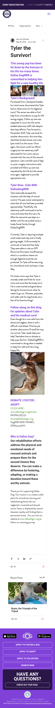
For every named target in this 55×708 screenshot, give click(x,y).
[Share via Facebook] (11, 558)
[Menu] (49, 14)
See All (42, 577)
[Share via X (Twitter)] (18, 558)
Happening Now (25, 26)
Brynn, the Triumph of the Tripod (24, 610)
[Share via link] (30, 558)
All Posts (11, 26)
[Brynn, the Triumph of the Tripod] (27, 593)
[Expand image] (15, 90)
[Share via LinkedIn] (24, 558)
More (38, 26)
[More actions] (43, 40)
